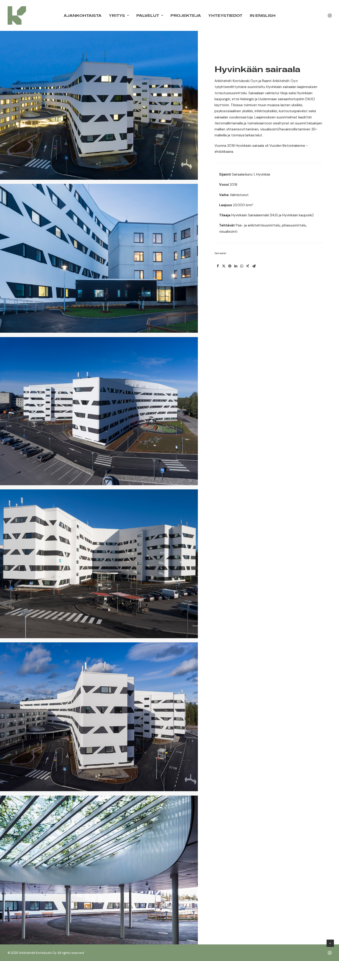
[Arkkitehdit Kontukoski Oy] (17, 15)
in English (263, 15)
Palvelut (147, 15)
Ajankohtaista (82, 15)
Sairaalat (220, 253)
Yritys (117, 15)
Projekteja (185, 15)
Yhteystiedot (225, 15)
